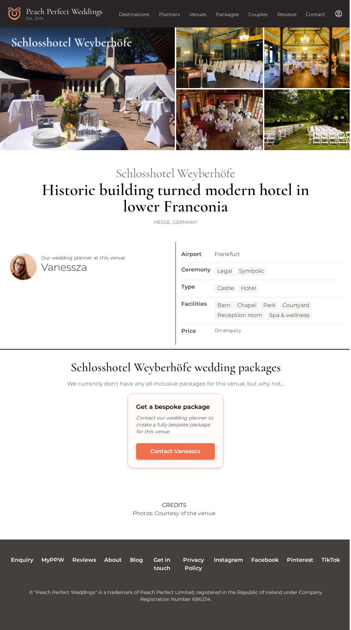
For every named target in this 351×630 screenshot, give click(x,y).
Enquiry (22, 560)
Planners (169, 14)
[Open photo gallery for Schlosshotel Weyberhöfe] (175, 88)
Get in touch (162, 564)
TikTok (331, 560)
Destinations (134, 14)
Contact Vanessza (175, 451)
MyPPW (52, 560)
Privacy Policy (193, 564)
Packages (227, 14)
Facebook (265, 560)
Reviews (286, 14)
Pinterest (300, 560)
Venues (197, 14)
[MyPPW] (339, 14)
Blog (136, 560)
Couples (258, 14)
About (113, 560)
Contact (315, 14)
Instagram (228, 560)
